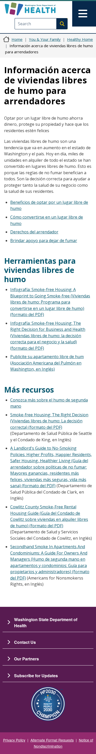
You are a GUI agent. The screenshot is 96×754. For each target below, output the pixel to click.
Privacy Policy (14, 740)
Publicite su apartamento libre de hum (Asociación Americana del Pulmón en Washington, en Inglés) (47, 363)
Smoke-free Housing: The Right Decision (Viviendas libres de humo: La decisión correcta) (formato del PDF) (49, 421)
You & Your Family (45, 39)
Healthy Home (80, 39)
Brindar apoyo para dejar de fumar (43, 240)
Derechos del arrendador (34, 232)
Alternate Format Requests (52, 740)
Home (17, 39)
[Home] (39, 9)
